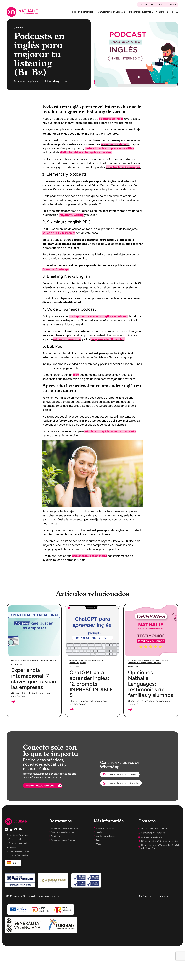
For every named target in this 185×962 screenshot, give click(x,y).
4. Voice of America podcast (69, 309)
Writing (83, 663)
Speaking (99, 660)
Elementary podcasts (67, 174)
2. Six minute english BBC (66, 221)
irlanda (148, 663)
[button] (13, 701)
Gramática (73, 660)
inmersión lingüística (47, 660)
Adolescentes (17, 660)
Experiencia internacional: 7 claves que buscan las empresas (33, 678)
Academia (160, 12)
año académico (134, 660)
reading (91, 660)
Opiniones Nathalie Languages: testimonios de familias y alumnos (150, 683)
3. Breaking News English (66, 276)
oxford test (83, 660)
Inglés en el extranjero (82, 12)
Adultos (26, 660)
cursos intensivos (160, 660)
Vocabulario (74, 663)
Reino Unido (156, 663)
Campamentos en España (110, 12)
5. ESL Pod (52, 346)
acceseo (164, 896)
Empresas (34, 660)
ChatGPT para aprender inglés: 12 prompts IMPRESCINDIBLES (91, 683)
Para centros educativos (139, 12)
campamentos (147, 660)
